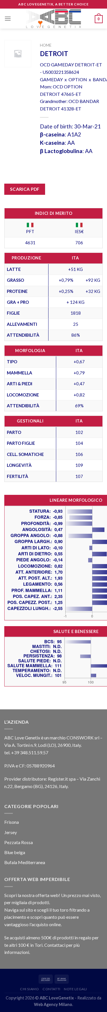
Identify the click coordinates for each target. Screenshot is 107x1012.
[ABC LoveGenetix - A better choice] (53, 18)
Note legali (75, 989)
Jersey (10, 832)
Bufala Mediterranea (24, 862)
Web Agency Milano (53, 1004)
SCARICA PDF (25, 189)
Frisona (11, 822)
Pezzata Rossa (18, 842)
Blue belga (14, 852)
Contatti (51, 989)
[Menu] (7, 18)
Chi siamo (29, 989)
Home (45, 45)
